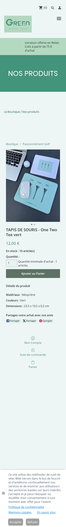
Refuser (32, 522)
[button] (53, 8)
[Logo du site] (18, 24)
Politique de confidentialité (26, 507)
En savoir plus (46, 512)
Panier (33, 367)
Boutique (12, 144)
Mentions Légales (20, 512)
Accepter (15, 522)
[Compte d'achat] (60, 8)
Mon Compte (33, 343)
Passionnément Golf (36, 144)
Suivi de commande (33, 355)
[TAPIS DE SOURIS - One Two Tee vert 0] (33, 185)
